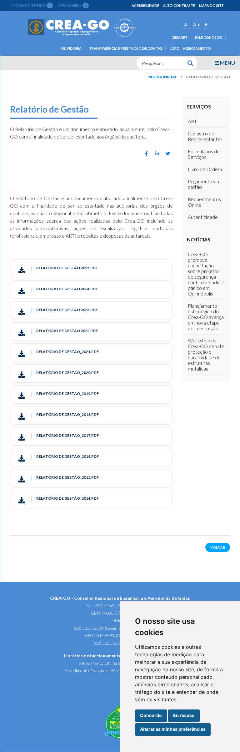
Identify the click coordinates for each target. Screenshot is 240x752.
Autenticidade (203, 217)
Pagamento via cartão (203, 184)
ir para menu (72, 5)
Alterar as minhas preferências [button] (173, 729)
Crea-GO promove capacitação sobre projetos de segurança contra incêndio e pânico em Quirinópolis (206, 273)
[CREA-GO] (82, 27)
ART (192, 121)
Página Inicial (162, 76)
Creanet (180, 37)
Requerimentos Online (204, 202)
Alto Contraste (179, 5)
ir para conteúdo (31, 5)
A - (207, 24)
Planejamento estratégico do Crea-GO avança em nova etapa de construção (206, 317)
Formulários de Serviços (204, 154)
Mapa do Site (211, 5)
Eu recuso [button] (184, 715)
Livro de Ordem (205, 169)
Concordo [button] (151, 715)
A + (196, 24)
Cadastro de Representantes (205, 136)
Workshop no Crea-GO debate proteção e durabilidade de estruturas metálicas (206, 354)
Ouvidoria (71, 48)
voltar (217, 547)
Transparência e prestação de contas (125, 48)
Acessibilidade (145, 5)
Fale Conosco (208, 37)
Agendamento (197, 48)
